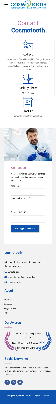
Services (8, 304)
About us (8, 299)
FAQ (6, 312)
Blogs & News (10, 308)
